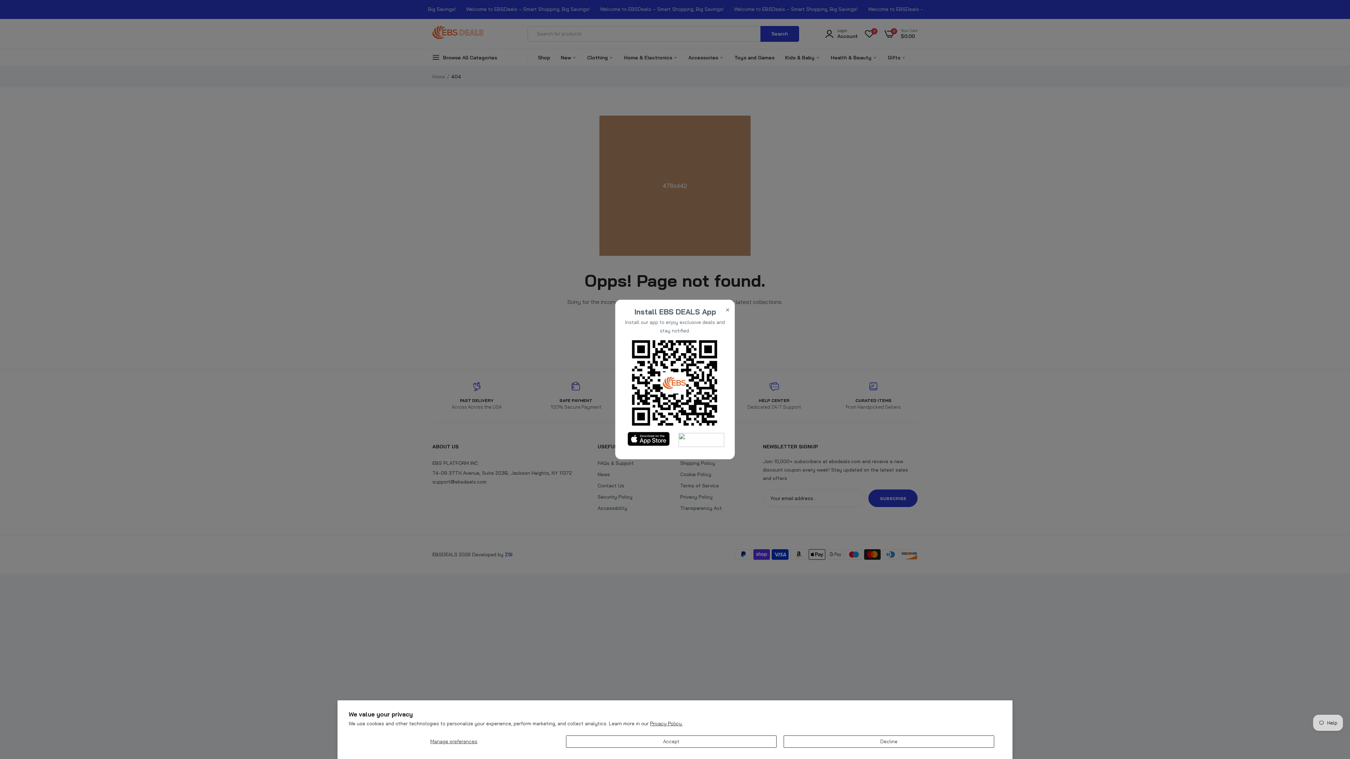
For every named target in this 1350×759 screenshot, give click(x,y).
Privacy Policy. (666, 723)
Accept (671, 741)
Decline (889, 741)
